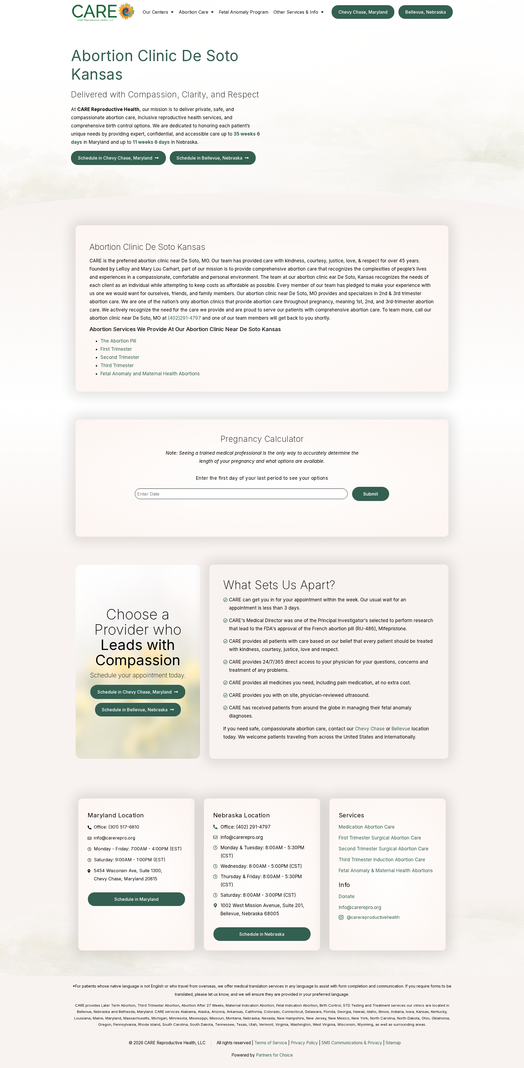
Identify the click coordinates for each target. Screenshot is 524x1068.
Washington (300, 1024)
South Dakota (201, 1024)
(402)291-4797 (184, 318)
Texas (241, 1024)
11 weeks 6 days (151, 142)
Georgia (344, 1011)
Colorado (272, 1011)
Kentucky (438, 1011)
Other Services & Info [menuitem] (295, 12)
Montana (233, 1018)
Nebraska (251, 1018)
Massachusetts (136, 1018)
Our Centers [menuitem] (155, 12)
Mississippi (198, 1018)
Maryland (113, 1018)
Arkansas (235, 1011)
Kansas (422, 1011)
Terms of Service (270, 1042)
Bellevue (401, 728)
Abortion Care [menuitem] (193, 12)
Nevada (268, 1018)
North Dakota (408, 1018)
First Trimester (116, 349)
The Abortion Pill (118, 341)
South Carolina (175, 1024)
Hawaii (359, 1011)
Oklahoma (440, 1018)
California (253, 1011)
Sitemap (393, 1042)
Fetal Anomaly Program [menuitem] (243, 12)
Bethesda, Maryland (136, 1011)
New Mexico (338, 1018)
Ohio (426, 1018)
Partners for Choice (274, 1055)
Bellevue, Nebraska (93, 1011)
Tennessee (224, 1024)
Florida (329, 1011)
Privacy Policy (304, 1042)
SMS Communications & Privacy (352, 1042)
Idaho (371, 1011)
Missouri (217, 1018)
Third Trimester (117, 365)
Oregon (104, 1024)
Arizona (218, 1011)
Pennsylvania (124, 1024)
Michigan (159, 1018)
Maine (98, 1018)
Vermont (266, 1024)
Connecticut (292, 1011)
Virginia (281, 1024)
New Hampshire (290, 1018)
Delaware (313, 1011)
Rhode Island (149, 1024)
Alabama (188, 1011)
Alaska (203, 1011)
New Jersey (316, 1018)
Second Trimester (119, 357)
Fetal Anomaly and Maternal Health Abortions (150, 373)
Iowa (410, 1011)
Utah (253, 1024)
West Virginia (324, 1024)
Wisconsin (346, 1024)
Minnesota (178, 1018)
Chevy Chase (370, 728)
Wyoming (365, 1024)
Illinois (384, 1011)
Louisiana (82, 1018)
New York (360, 1018)
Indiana (397, 1011)
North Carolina (382, 1018)
